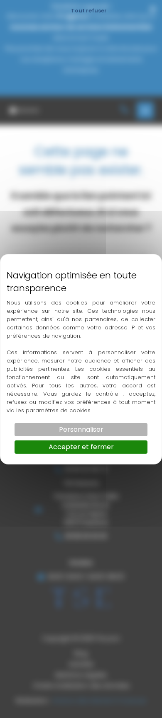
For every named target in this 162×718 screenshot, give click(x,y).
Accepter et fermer (81, 447)
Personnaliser (81, 429)
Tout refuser (89, 11)
